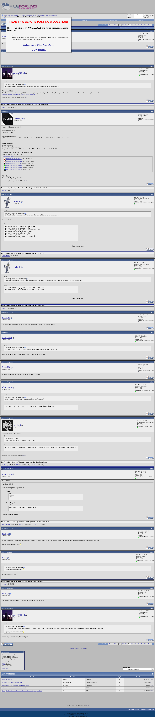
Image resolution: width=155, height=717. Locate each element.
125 (132, 25)
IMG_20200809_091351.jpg (14, 163)
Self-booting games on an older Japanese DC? (14, 688)
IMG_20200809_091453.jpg (14, 169)
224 (145, 25)
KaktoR (17, 201)
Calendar (84, 20)
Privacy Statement (146, 709)
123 (126, 25)
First (110, 25)
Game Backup (14, 15)
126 (135, 25)
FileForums (7, 15)
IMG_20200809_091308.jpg (14, 159)
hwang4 (5, 533)
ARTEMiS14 (19, 73)
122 (123, 25)
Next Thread (82, 648)
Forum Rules (5, 668)
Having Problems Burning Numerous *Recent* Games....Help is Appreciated (22, 690)
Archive (137, 709)
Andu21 (4, 464)
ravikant (17, 425)
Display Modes (148, 28)
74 (117, 25)
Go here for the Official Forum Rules (38, 45)
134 (138, 25)
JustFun (4, 190)
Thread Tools (124, 28)
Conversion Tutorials (51, 15)
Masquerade (7, 337)
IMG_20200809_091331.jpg (14, 161)
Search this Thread (136, 28)
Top (153, 709)
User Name (130, 15)
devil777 (4, 107)
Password (129, 17)
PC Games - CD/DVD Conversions (35, 15)
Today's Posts (113, 20)
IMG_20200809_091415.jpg (14, 165)
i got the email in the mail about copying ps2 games (15, 685)
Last (149, 25)
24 (115, 25)
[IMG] (3, 664)
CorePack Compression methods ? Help (12, 682)
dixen (4, 557)
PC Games (22, 15)
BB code (4, 661)
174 (141, 25)
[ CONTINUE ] (38, 49)
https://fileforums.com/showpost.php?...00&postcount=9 (19, 94)
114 (120, 25)
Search (141, 20)
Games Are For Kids (7, 679)
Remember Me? (150, 15)
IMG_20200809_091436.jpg (14, 167)
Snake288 (6, 317)
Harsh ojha (18, 118)
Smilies (3, 663)
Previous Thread (74, 648)
